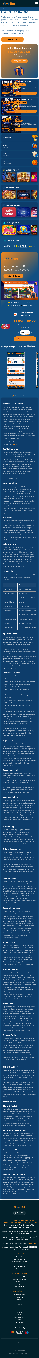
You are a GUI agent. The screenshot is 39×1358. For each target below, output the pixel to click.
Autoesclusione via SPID (19, 1279)
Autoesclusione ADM (19, 1277)
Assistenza (19, 1312)
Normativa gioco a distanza (19, 1261)
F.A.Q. (19, 1315)
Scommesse (19, 1322)
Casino (19, 1319)
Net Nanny (19, 1284)
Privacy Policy (19, 1297)
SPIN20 (25, 332)
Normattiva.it (19, 1269)
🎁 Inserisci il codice (25, 339)
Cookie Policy (19, 1299)
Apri (26, 93)
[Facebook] (14, 1327)
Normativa (19, 1302)
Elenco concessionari (19, 1259)
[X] (19, 1327)
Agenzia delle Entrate (19, 1266)
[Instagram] (24, 1327)
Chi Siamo (19, 1304)
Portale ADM (19, 1256)
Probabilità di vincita (19, 1264)
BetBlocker (19, 1282)
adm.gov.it (32, 1243)
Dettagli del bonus (19, 61)
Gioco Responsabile (19, 1286)
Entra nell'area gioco (12, 39)
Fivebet (15, 444)
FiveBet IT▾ (20, 1213)
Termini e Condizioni (19, 1294)
